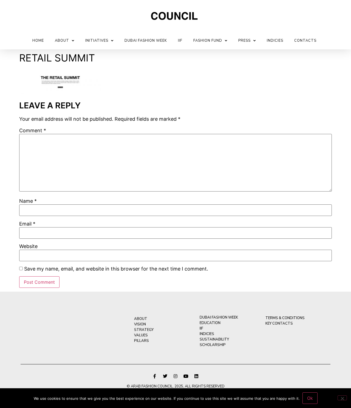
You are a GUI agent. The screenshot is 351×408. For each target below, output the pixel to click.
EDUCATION (210, 322)
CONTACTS (305, 40)
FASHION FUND (207, 40)
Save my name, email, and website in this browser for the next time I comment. (116, 268)
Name (28, 201)
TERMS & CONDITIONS (285, 318)
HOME (38, 40)
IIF (180, 40)
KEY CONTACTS (279, 323)
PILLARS (141, 340)
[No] (342, 397)
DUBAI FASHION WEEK (145, 40)
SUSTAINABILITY (214, 339)
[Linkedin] (196, 376)
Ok (310, 398)
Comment (32, 130)
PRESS (244, 40)
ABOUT (62, 40)
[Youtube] (186, 376)
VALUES (141, 335)
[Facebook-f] (154, 376)
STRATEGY (144, 329)
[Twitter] (165, 376)
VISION (140, 324)
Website (28, 246)
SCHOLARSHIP (213, 344)
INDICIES (275, 40)
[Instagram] (175, 376)
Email (27, 223)
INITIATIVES (96, 40)
